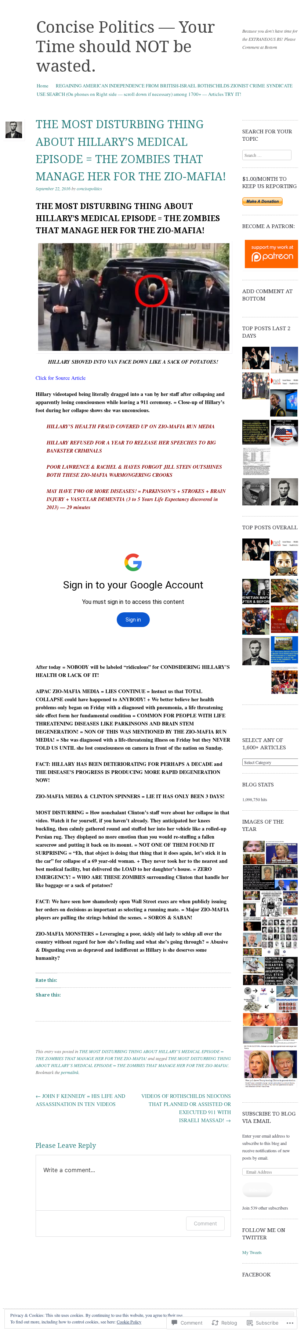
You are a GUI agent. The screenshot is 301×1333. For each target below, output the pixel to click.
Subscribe (257, 1190)
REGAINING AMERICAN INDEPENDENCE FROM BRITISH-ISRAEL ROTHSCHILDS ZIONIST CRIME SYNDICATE (174, 85)
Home (42, 85)
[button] (253, 846)
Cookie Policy (129, 1322)
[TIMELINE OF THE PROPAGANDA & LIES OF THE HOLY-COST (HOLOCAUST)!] (256, 462)
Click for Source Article (61, 377)
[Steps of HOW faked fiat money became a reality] (284, 650)
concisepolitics (89, 188)
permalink (70, 1072)
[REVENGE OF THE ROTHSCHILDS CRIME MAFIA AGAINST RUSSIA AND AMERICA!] (284, 434)
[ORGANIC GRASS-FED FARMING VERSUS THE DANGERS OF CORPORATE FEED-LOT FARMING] (255, 652)
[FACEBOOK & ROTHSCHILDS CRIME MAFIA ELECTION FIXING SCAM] (283, 564)
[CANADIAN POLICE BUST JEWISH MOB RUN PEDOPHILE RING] (283, 403)
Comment (205, 1223)
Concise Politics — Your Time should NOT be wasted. (125, 47)
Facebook (256, 1274)
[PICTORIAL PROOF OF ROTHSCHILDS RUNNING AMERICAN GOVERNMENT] (284, 681)
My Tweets (252, 1252)
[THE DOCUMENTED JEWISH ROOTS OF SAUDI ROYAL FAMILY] (255, 359)
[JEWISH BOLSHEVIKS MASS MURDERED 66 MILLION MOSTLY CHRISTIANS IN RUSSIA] (284, 382)
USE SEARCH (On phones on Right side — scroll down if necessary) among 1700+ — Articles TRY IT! (139, 94)
